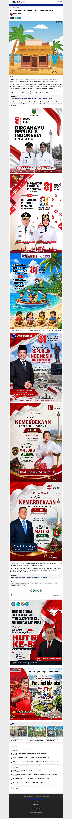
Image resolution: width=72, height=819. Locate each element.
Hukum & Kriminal (18, 5)
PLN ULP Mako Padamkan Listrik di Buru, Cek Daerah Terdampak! (17, 739)
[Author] (11, 14)
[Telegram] (18, 18)
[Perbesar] (36, 74)
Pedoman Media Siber (28, 796)
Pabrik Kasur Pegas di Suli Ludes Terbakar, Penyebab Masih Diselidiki (31, 757)
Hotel (41, 583)
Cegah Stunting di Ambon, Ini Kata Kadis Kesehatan (26, 787)
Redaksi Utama (17, 13)
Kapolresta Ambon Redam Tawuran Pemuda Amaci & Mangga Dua (29, 577)
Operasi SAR (47, 5)
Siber (48, 796)
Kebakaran (54, 5)
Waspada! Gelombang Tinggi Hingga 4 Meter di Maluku (27, 770)
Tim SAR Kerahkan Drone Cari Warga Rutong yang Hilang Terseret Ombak (31, 98)
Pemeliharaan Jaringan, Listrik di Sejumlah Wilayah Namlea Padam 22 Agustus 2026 (35, 774)
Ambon (12, 583)
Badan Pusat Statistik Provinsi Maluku (21, 583)
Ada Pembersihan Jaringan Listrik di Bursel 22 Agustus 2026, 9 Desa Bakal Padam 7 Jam (36, 739)
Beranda (12, 7)
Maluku (55, 583)
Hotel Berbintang (48, 583)
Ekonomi (40, 5)
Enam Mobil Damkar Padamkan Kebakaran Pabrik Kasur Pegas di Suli (31, 778)
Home (11, 5)
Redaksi (44, 796)
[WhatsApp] (15, 18)
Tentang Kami (37, 796)
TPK (24, 585)
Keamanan (34, 5)
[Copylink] (20, 18)
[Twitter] (13, 18)
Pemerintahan (61, 5)
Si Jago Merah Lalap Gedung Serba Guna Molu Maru (26, 749)
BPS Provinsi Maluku (33, 583)
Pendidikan (27, 5)
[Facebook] (11, 18)
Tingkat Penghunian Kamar (16, 585)
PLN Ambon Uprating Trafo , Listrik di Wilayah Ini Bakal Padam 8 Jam (54, 739)
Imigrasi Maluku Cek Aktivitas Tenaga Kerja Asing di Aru (27, 765)
